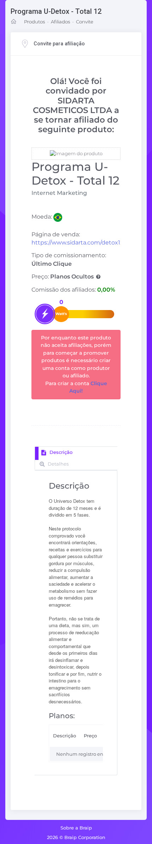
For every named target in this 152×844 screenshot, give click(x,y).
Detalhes (58, 464)
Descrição (60, 452)
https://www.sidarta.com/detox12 (77, 242)
